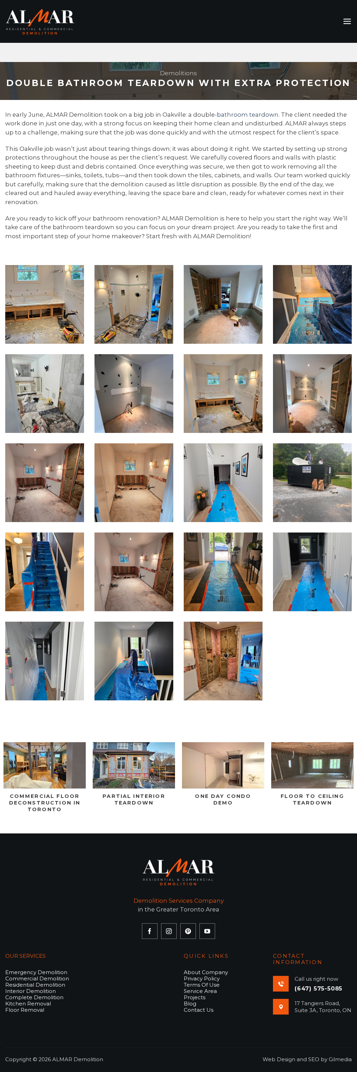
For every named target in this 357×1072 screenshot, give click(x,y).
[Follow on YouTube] (207, 931)
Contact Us (198, 1010)
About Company (206, 972)
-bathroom (231, 114)
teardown (263, 114)
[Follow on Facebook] (150, 931)
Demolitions (178, 73)
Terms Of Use (202, 984)
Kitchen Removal (28, 1003)
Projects (194, 997)
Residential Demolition (35, 984)
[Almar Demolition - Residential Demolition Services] (40, 21)
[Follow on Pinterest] (188, 931)
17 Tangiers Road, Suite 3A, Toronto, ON (323, 1006)
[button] (347, 21)
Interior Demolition (30, 991)
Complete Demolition (34, 997)
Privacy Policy (202, 978)
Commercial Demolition (37, 978)
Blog (190, 1003)
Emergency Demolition (36, 972)
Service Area (200, 991)
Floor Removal (24, 1010)
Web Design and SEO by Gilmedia (307, 1059)
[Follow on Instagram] (169, 931)
